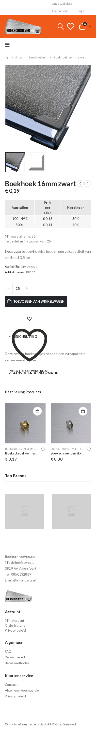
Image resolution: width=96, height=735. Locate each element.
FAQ (8, 651)
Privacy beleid (15, 630)
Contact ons (60, 11)
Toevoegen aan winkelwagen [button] (37, 411)
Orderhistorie (15, 625)
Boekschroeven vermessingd (24, 449)
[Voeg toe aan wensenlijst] (43, 449)
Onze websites (62, 3)
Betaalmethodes (17, 663)
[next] (87, 183)
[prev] (80, 183)
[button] (61, 26)
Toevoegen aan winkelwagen (38, 301)
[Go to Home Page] (6, 57)
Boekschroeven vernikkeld (69, 449)
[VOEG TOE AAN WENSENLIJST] (29, 319)
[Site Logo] (23, 26)
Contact (11, 685)
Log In (82, 11)
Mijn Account (14, 620)
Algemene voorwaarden (22, 690)
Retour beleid (15, 657)
